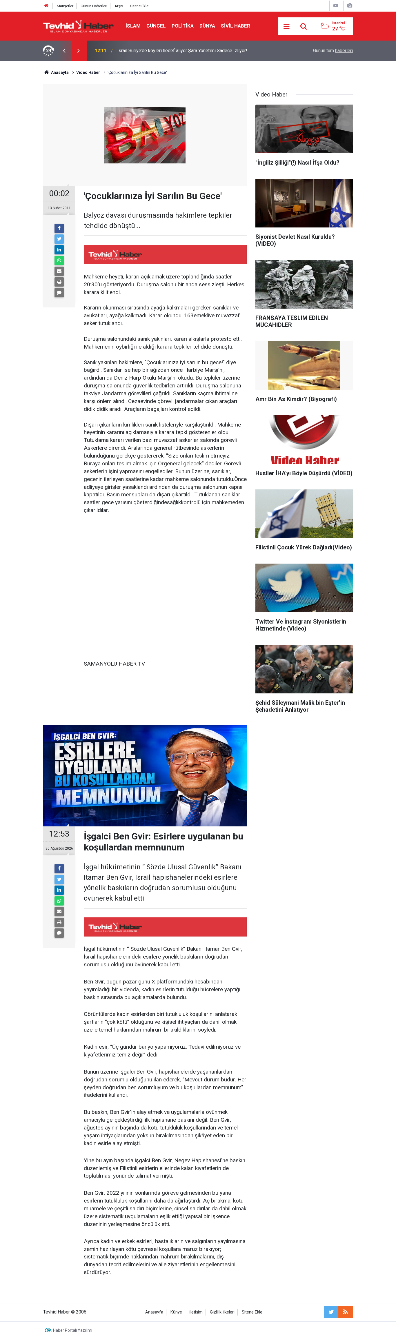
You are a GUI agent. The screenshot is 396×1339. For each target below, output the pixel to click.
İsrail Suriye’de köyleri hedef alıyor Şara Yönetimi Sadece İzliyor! (182, 50)
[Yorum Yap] (59, 292)
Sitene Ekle (139, 6)
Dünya (207, 26)
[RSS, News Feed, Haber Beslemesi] (345, 1312)
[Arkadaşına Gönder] (59, 271)
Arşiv (119, 6)
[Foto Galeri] (349, 5)
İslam (133, 26)
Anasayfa (154, 1312)
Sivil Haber (235, 26)
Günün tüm (333, 50)
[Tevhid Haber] (78, 25)
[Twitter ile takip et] (331, 1312)
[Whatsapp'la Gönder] (59, 260)
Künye (176, 1312)
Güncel (156, 26)
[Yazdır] (59, 282)
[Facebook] (59, 228)
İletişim (196, 1312)
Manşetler (65, 6)
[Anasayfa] (46, 6)
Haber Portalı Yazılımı (72, 1330)
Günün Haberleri (94, 6)
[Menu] (286, 26)
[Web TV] (336, 5)
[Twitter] (59, 239)
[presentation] (64, 50)
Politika (183, 26)
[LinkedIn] (59, 249)
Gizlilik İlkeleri (222, 1312)
